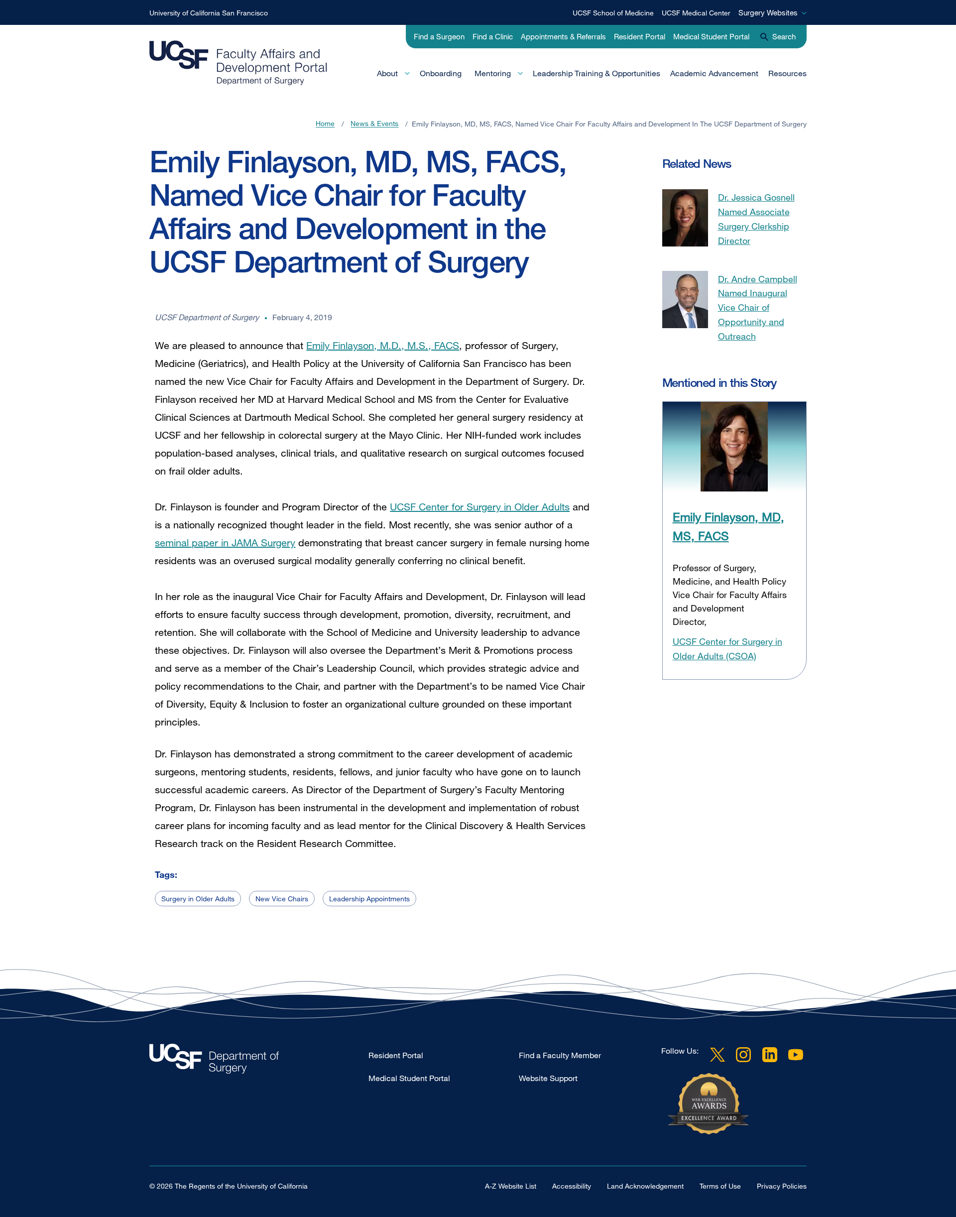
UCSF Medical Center (696, 12)
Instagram (743, 1055)
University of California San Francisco (208, 12)
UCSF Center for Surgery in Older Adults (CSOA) (727, 648)
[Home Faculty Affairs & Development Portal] (258, 1061)
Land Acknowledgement (645, 1186)
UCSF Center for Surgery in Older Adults (480, 506)
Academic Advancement (714, 73)
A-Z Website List (510, 1186)
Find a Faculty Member (560, 1055)
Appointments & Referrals (563, 36)
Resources (787, 73)
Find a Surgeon (439, 36)
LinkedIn (770, 1055)
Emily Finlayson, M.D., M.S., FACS (382, 345)
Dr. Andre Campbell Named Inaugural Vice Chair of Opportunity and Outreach (757, 307)
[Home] (238, 62)
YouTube (796, 1055)
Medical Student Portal (711, 36)
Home (325, 124)
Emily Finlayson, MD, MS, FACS (728, 526)
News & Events (374, 124)
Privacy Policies (782, 1186)
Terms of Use (720, 1186)
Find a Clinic (493, 36)
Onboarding (441, 73)
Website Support (548, 1078)
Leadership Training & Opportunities (596, 73)
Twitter (717, 1055)
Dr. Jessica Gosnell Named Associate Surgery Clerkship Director (756, 218)
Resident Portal (639, 36)
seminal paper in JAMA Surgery (225, 542)
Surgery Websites (768, 12)
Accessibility (571, 1186)
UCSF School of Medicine (613, 12)
